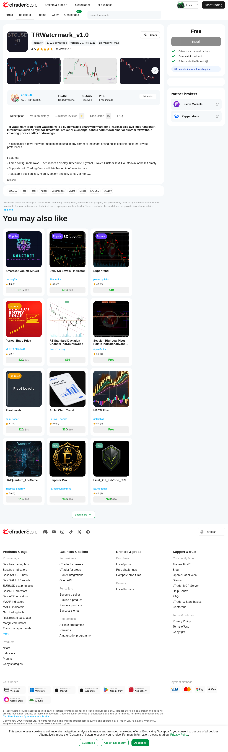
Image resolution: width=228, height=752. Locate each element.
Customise (88, 742)
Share (153, 34)
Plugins (41, 14)
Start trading (213, 5)
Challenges (72, 13)
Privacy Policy (179, 734)
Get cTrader (82, 4)
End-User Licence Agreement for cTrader (26, 716)
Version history (39, 115)
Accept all (140, 742)
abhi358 (26, 95)
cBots (9, 14)
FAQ (120, 115)
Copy (55, 14)
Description (17, 115)
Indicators (25, 14)
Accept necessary (115, 742)
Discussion (97, 115)
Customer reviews (66, 115)
